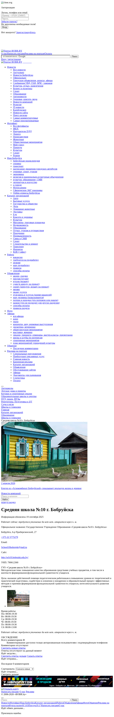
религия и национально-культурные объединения (38, 177)
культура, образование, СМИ (27, 179)
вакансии (18, 257)
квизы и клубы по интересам (27, 337)
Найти (5, 499)
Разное (16, 155)
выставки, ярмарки (22, 332)
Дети (15, 206)
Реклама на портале (35, 53)
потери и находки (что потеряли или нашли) (35, 300)
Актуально (18, 72)
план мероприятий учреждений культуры (34, 343)
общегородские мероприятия (27, 329)
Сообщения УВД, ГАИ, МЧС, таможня (32, 83)
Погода (34, 705)
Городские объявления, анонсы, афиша (33, 80)
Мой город (18, 144)
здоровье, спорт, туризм (25, 171)
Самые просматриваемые (26, 120)
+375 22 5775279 (9, 537)
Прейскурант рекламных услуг (29, 356)
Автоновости (20, 96)
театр (15, 321)
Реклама (30, 691)
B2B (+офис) (19, 252)
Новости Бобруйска (23, 75)
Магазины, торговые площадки (29, 222)
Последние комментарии (25, 348)
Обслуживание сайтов (24, 370)
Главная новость (21, 359)
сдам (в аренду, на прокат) (26, 284)
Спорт (16, 91)
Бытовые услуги (21, 201)
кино (15, 319)
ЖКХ (16, 128)
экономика (18, 174)
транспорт (18, 166)
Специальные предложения (27, 353)
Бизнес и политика (22, 88)
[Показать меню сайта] (2, 386)
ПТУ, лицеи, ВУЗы (10, 399)
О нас (4, 53)
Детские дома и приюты (13, 391)
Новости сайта (20, 112)
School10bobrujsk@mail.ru (14, 547)
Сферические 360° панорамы (27, 190)
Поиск (74, 56)
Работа (10, 254)
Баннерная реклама (23, 362)
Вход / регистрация (11, 59)
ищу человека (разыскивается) (28, 297)
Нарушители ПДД (22, 131)
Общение (12, 345)
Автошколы (7, 388)
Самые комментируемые (25, 118)
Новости (11, 67)
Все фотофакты (21, 126)
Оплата (48, 53)
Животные (18, 139)
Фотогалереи (19, 187)
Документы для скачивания (27, 375)
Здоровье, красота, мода (25, 99)
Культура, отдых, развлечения (28, 86)
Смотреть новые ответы (13, 648)
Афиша (10, 313)
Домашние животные (24, 209)
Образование (19, 94)
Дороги (17, 134)
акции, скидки (20, 276)
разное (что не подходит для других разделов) (36, 303)
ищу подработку (21, 265)
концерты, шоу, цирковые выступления (33, 324)
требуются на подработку (26, 260)
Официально (19, 78)
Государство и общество (25, 203)
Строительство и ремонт (25, 244)
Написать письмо (16, 53)
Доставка (17, 211)
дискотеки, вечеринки (24, 327)
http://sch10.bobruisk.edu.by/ (14, 557)
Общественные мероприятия (27, 142)
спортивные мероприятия (26, 340)
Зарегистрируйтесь (25, 32)
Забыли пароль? (9, 21)
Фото (9, 311)
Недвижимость (20, 225)
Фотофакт (12, 123)
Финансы (18, 249)
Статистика (19, 378)
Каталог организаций (18, 195)
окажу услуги (20, 292)
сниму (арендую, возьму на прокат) (31, 286)
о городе (17, 185)
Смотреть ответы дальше (13, 656)
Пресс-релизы (20, 115)
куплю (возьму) (21, 281)
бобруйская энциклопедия (26, 161)
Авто (15, 198)
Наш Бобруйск (14, 158)
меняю (16, 289)
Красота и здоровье (23, 217)
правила (17, 268)
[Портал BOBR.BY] (11, 51)
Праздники (18, 233)
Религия (17, 104)
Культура (17, 150)
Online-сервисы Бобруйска (26, 193)
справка (17, 163)
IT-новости (18, 107)
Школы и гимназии (11, 407)
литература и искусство (25, 182)
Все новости (19, 69)
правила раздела (21, 308)
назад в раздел (8, 502)
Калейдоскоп (19, 110)
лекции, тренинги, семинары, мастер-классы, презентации (43, 335)
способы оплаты (21, 270)
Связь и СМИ (20, 238)
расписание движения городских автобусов (35, 169)
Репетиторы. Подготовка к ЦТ (16, 401)
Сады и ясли (7, 404)
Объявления (13, 273)
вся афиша (18, 316)
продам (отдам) (20, 278)
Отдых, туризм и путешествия (28, 230)
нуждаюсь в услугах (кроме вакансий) (32, 295)
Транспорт (18, 246)
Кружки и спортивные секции (16, 393)
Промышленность (22, 236)
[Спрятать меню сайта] (2, 697)
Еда (15, 214)
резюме (16, 262)
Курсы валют (18, 705)
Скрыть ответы (34, 656)
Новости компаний (23, 102)
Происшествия (20, 136)
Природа (17, 147)
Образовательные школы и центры (19, 396)
